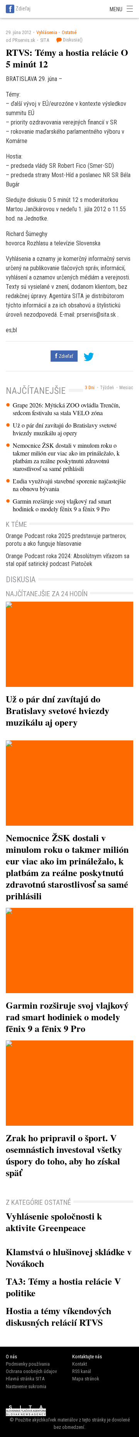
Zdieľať (65, 356)
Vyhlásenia (46, 32)
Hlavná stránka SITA (25, 1379)
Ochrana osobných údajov (31, 1371)
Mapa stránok (85, 1379)
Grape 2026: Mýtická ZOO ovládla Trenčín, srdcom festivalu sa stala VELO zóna (66, 409)
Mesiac (126, 387)
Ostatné (69, 32)
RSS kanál (81, 1371)
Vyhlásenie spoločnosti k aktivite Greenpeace (54, 1221)
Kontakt (79, 1364)
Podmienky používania (28, 1364)
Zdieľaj (23, 8)
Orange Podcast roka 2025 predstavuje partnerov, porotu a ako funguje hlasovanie (66, 539)
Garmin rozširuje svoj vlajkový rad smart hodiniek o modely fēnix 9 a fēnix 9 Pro (62, 505)
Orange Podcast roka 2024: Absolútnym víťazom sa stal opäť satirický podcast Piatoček (67, 560)
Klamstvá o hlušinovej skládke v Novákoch (69, 1257)
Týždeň (107, 387)
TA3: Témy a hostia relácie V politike (63, 1286)
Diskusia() (72, 40)
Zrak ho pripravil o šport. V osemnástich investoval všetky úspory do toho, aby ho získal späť (64, 1155)
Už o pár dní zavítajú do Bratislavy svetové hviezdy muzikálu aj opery (65, 429)
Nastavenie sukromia (26, 1386)
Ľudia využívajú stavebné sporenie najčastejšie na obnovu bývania (69, 485)
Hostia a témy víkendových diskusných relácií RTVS (58, 1316)
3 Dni (90, 387)
